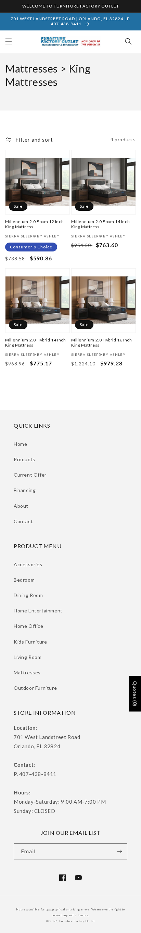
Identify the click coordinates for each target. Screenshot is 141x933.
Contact (23, 521)
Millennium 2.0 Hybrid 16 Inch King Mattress (101, 342)
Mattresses (27, 672)
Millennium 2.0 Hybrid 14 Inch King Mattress (35, 342)
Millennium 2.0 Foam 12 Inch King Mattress (34, 224)
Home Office (28, 626)
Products (24, 459)
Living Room (28, 657)
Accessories (28, 564)
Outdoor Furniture (35, 688)
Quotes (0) (135, 694)
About (21, 506)
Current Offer (30, 475)
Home (20, 444)
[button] (8, 41)
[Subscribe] (119, 851)
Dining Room (28, 595)
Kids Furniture (30, 642)
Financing (25, 490)
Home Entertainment (38, 610)
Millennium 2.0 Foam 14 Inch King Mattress (100, 224)
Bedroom (24, 580)
